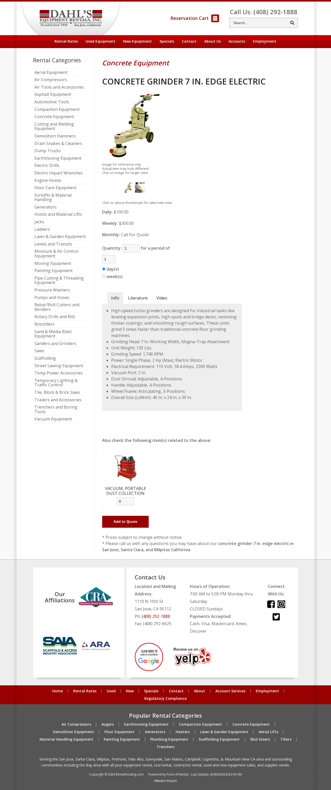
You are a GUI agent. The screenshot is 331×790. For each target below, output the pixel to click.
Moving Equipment (52, 263)
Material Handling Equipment (66, 739)
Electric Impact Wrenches (58, 173)
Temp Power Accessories (58, 373)
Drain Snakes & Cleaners (58, 143)
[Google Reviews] (149, 669)
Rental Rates (66, 41)
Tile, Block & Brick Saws (57, 392)
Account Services (230, 691)
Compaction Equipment (57, 109)
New (130, 691)
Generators (45, 207)
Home (57, 691)
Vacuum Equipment (53, 419)
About (212, 41)
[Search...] (292, 23)
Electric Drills (46, 165)
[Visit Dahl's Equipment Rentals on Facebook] (271, 606)
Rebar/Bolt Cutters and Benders (56, 307)
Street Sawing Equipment (58, 366)
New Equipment (137, 41)
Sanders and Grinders (55, 343)
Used (111, 691)
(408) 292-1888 (156, 616)
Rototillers (44, 324)
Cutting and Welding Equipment (54, 126)
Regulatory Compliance (165, 698)
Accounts (237, 41)
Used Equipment (100, 41)
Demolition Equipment (73, 732)
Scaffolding (45, 358)
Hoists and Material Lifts (58, 214)
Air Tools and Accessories (59, 87)
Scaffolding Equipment (219, 739)
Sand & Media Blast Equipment (53, 334)
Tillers (285, 739)
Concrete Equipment (54, 116)
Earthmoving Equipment (57, 158)
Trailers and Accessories (57, 400)
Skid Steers (260, 739)
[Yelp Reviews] (192, 664)
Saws (39, 351)
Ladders (42, 229)
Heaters (183, 732)
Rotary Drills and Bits (54, 317)
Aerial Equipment (50, 72)
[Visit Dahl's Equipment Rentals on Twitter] (276, 619)
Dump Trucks (47, 151)
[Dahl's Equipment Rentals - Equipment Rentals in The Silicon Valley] (70, 18)
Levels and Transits (53, 244)
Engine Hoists (47, 180)
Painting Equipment (53, 271)
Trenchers (165, 747)
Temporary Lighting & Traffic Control (56, 382)
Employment (264, 41)
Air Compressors (50, 80)
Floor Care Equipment (55, 188)
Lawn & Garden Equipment (60, 236)
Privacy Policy (165, 781)
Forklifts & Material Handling (53, 197)
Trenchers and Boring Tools (55, 409)
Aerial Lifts (268, 732)
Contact (189, 41)
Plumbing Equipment (169, 739)
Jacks (39, 222)
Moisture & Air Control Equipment (56, 253)
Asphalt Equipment (52, 94)
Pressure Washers (52, 290)
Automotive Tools (51, 102)
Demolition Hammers (55, 136)
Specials (167, 41)
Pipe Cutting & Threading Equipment (59, 280)
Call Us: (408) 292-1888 (263, 11)
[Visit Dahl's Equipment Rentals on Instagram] (281, 606)
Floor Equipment (119, 732)
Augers (107, 724)
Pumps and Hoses (51, 297)
